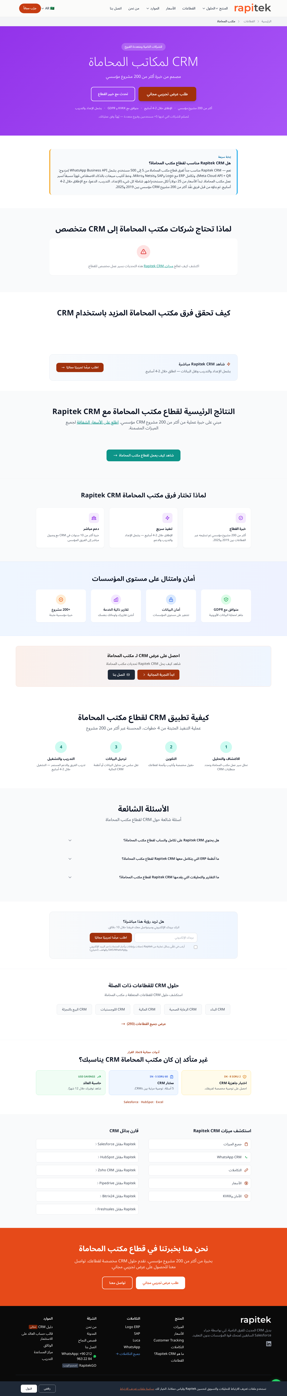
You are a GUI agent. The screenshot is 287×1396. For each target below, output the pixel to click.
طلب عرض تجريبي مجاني (167, 94)
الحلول (210, 8)
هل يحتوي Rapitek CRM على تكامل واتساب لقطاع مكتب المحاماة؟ (171, 840)
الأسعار (171, 8)
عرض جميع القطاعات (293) (146, 1023)
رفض (47, 1389)
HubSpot (147, 1102)
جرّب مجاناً (30, 8)
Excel (159, 1102)
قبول (29, 1389)
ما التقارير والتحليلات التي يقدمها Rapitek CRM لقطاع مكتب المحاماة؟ (169, 877)
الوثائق (48, 1345)
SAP (137, 1333)
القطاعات (188, 8)
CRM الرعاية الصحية (183, 1009)
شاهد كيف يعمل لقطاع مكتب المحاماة (146, 455)
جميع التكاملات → (128, 1353)
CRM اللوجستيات (113, 1009)
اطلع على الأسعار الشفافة (98, 422)
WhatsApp (132, 1347)
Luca (136, 1340)
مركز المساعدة (43, 1352)
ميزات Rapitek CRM (158, 266)
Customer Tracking (169, 1340)
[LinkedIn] (268, 1343)
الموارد (154, 8)
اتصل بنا (116, 8)
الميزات (179, 1327)
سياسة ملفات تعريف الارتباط (137, 1389)
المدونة (91, 1333)
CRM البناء (218, 1009)
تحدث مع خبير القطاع (113, 94)
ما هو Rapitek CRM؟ (169, 1353)
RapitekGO (79, 1365)
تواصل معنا (117, 1282)
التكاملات (177, 1347)
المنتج (223, 8)
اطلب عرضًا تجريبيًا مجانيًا (82, 367)
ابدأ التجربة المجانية (160, 674)
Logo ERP (132, 1327)
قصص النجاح (87, 1340)
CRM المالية (147, 1009)
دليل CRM (41, 1326)
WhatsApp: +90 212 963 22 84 (77, 1356)
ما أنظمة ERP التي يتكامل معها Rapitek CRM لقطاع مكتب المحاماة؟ (170, 858)
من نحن (133, 8)
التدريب (47, 1358)
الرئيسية (266, 21)
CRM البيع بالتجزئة (74, 1009)
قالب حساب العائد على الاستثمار (37, 1336)
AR (49, 8)
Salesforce (131, 1102)
